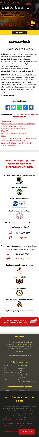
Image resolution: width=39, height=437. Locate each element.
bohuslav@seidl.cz (22, 258)
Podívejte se (12, 356)
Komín (3, 136)
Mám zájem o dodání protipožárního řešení (15, 322)
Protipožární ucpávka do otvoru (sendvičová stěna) (19, 138)
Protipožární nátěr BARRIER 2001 (13, 141)
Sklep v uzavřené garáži (9, 145)
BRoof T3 (4, 131)
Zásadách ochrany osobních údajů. (13, 425)
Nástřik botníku (6, 121)
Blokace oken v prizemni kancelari (13, 128)
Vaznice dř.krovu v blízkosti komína (13, 133)
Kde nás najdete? (2, 1)
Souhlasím (27, 431)
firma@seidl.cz (22, 237)
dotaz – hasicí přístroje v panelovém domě (16, 143)
